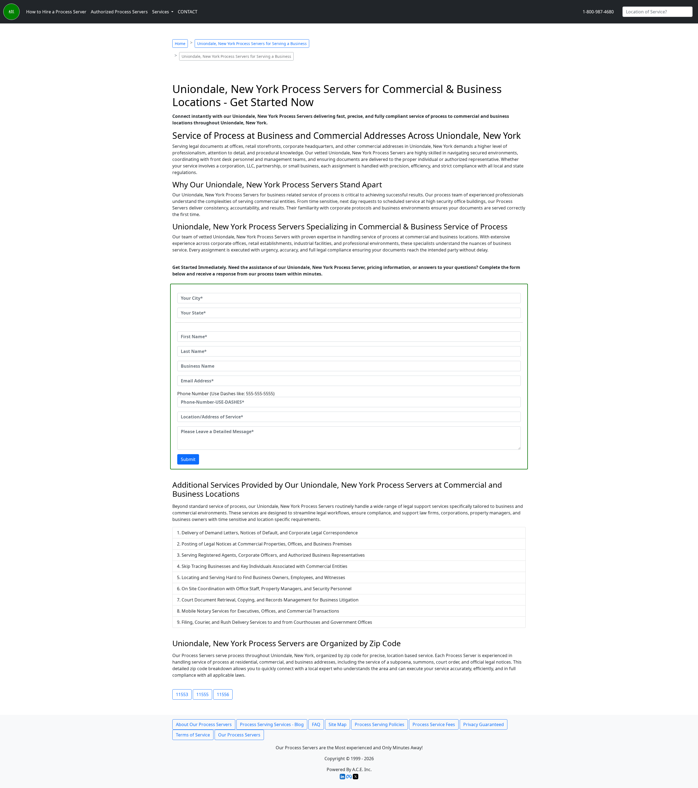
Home (180, 43)
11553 (182, 694)
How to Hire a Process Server (56, 12)
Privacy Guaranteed (483, 724)
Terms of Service (193, 735)
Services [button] (161, 12)
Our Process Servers (239, 735)
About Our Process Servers (204, 724)
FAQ (316, 724)
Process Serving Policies (379, 724)
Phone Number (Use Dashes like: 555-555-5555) (226, 394)
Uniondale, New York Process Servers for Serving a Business (252, 43)
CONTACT (187, 12)
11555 (202, 694)
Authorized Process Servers (119, 12)
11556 (223, 694)
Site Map (338, 724)
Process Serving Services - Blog (272, 724)
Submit (188, 459)
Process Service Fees (434, 724)
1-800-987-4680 (598, 12)
